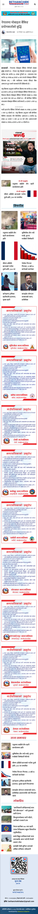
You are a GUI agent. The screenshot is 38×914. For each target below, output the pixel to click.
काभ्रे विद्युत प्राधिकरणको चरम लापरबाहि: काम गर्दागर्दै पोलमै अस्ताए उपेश (23, 839)
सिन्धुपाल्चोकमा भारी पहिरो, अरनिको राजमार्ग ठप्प (22, 819)
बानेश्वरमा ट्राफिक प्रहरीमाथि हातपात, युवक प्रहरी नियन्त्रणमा (9, 298)
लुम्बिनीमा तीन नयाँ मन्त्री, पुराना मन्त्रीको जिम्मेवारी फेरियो (28, 237)
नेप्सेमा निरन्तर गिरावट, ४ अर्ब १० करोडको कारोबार (28, 266)
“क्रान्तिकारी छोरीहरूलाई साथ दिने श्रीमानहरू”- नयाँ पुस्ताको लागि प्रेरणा (23, 810)
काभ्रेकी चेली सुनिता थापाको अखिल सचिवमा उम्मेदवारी (23, 848)
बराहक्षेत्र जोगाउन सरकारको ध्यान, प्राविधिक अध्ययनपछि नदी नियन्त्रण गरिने (27, 299)
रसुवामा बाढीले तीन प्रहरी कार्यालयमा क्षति (9, 235)
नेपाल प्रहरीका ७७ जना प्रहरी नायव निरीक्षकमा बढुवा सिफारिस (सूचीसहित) (24, 829)
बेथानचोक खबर (10, 32)
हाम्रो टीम (18, 884)
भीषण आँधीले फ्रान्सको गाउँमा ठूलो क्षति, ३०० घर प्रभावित (9, 268)
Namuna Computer (23, 911)
